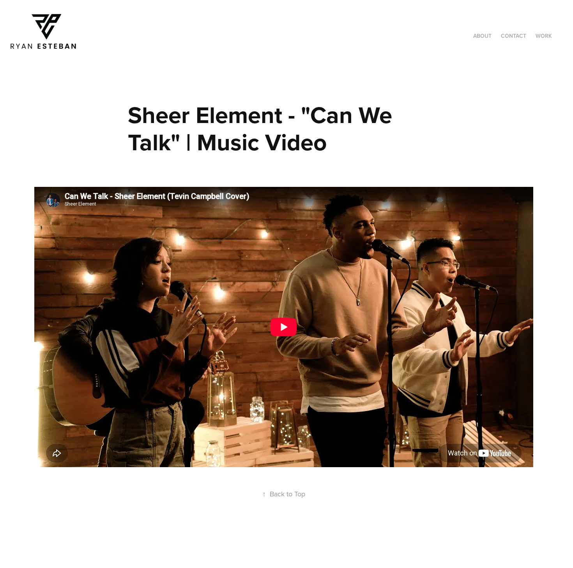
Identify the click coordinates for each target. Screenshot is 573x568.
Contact (513, 36)
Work (544, 36)
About (482, 36)
